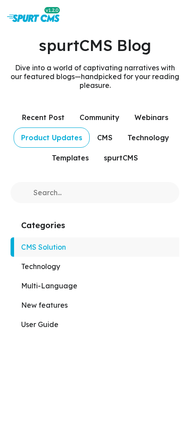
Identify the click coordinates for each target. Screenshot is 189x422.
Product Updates (51, 137)
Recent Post (43, 117)
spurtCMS (121, 157)
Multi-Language (49, 285)
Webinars (151, 117)
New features (44, 305)
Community (100, 117)
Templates (70, 157)
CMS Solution (43, 247)
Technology (148, 137)
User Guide (39, 324)
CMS (105, 137)
